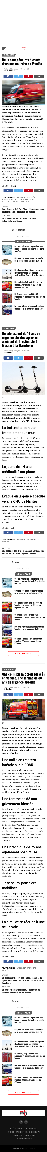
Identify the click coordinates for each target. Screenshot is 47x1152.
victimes (25, 202)
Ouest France (30, 167)
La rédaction (17, 1135)
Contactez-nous (30, 1135)
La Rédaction (10, 71)
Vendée (17, 202)
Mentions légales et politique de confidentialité (24, 1132)
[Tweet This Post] (18, 76)
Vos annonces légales (24, 1138)
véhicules (7, 202)
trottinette (33, 539)
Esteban (9, 352)
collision (20, 199)
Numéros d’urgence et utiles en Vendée (23, 1129)
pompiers (30, 199)
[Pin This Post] (28, 76)
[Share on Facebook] (8, 76)
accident (22, 197)
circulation (8, 199)
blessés (31, 197)
